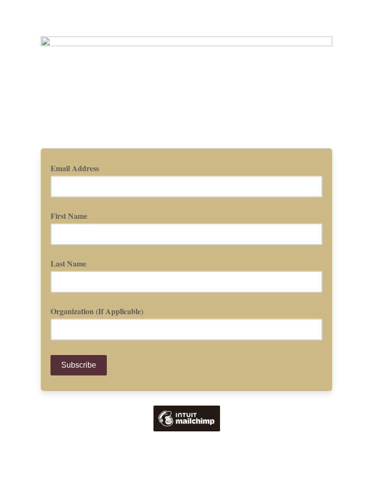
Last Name (68, 263)
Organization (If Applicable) (97, 311)
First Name (69, 215)
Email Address (78, 168)
